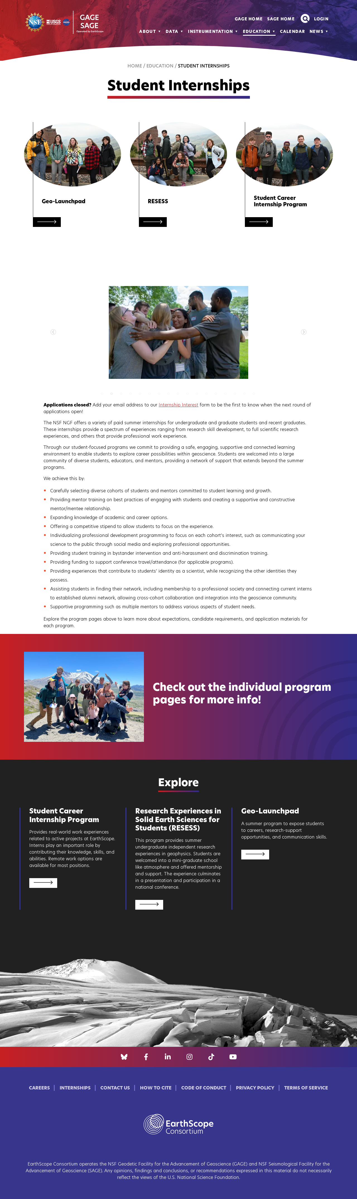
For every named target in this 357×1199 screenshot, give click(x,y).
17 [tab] (260, 393)
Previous (53, 332)
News (316, 32)
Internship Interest (178, 405)
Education (257, 32)
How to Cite (156, 1088)
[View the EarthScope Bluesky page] (124, 1057)
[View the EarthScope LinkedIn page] (168, 1057)
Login (321, 19)
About (147, 32)
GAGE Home (249, 19)
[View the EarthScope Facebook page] (146, 1057)
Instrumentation (210, 32)
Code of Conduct (203, 1088)
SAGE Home (281, 19)
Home (134, 66)
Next (304, 332)
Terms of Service (306, 1088)
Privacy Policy (255, 1088)
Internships (75, 1088)
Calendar (292, 32)
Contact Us (115, 1088)
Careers (39, 1088)
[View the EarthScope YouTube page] (233, 1057)
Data (172, 32)
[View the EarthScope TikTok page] (211, 1057)
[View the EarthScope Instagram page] (189, 1057)
